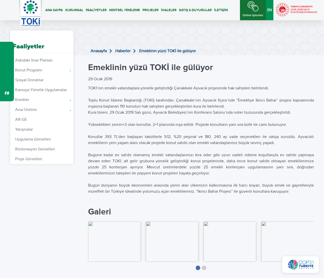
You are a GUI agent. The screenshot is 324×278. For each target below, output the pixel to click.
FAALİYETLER (96, 10)
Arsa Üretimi (43, 109)
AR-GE (21, 119)
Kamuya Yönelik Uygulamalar (41, 90)
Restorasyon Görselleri (35, 149)
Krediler (43, 99)
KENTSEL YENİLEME (124, 10)
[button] (198, 267)
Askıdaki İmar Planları (34, 60)
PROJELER (150, 10)
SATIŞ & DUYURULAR (195, 10)
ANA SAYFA (54, 10)
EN (269, 10)
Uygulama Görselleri (33, 139)
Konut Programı (43, 70)
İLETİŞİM (221, 10)
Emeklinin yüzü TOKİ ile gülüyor (167, 51)
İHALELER (168, 10)
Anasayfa (99, 51)
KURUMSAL (74, 10)
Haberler (123, 51)
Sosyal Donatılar (29, 80)
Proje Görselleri (28, 159)
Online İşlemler (252, 15)
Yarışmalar (24, 129)
